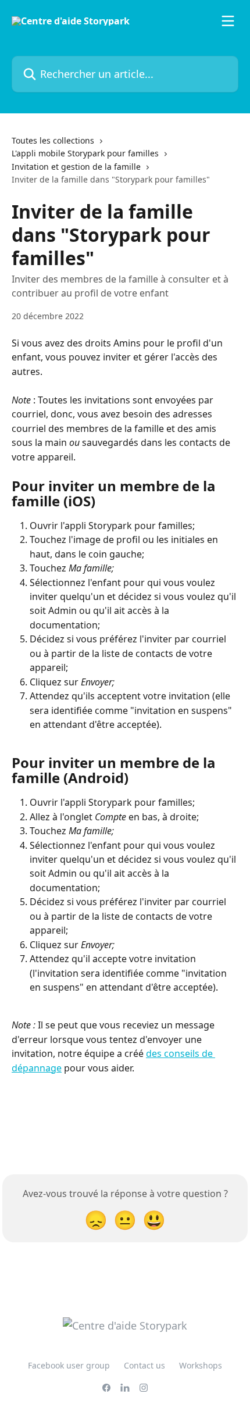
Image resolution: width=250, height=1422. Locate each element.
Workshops (200, 1365)
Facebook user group (69, 1365)
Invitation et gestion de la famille (76, 166)
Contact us (144, 1365)
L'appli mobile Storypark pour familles (85, 153)
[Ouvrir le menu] (227, 21)
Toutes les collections (53, 140)
